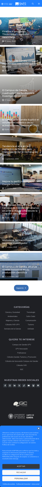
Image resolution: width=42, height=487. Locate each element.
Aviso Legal (35, 484)
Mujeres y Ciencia (12, 320)
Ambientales (12, 316)
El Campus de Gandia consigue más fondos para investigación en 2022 (20, 64)
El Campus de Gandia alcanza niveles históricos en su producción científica (19, 269)
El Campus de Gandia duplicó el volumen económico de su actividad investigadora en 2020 (20, 122)
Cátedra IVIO (22, 365)
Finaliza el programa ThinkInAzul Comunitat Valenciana (15, 34)
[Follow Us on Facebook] (5, 385)
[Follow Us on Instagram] (10, 385)
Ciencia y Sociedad (12, 312)
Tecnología (31, 312)
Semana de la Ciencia (12, 329)
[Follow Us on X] (19, 385)
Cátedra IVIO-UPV (12, 324)
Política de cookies (9, 484)
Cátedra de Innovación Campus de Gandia (21, 361)
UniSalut (31, 329)
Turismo (31, 324)
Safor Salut (30, 316)
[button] (39, 428)
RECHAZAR (21, 472)
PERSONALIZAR (21, 478)
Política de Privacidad (23, 484)
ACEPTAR (21, 466)
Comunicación (31, 320)
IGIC (21, 369)
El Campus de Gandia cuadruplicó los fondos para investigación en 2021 (18, 93)
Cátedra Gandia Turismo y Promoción (21, 357)
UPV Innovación (22, 349)
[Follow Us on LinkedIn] (14, 385)
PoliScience (21, 353)
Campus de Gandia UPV (21, 345)
